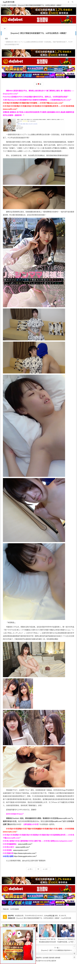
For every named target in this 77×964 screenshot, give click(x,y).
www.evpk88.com (24, 844)
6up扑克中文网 (8, 2)
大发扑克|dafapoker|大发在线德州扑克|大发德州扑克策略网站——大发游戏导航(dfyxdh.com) (36, 100)
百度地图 (51, 957)
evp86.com (57, 821)
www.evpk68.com (22, 847)
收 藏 (38, 84)
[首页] (74, 939)
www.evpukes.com (20, 850)
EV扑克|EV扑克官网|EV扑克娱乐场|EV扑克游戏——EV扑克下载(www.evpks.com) (32, 103)
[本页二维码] (74, 957)
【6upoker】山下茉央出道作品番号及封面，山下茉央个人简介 (65, 941)
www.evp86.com (64, 818)
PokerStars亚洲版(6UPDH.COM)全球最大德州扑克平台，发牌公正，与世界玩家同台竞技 (35, 97)
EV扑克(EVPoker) (15, 814)
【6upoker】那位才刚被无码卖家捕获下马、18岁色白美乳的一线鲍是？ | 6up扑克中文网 (43, 918)
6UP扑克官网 (12, 5)
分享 (46, 869)
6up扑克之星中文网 (31, 861)
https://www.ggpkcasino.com (25, 856)
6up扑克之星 (50, 915)
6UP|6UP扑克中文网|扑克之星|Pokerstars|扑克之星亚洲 (38, 960)
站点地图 (45, 957)
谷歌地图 (57, 957)
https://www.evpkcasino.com (24, 853)
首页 (5, 5)
